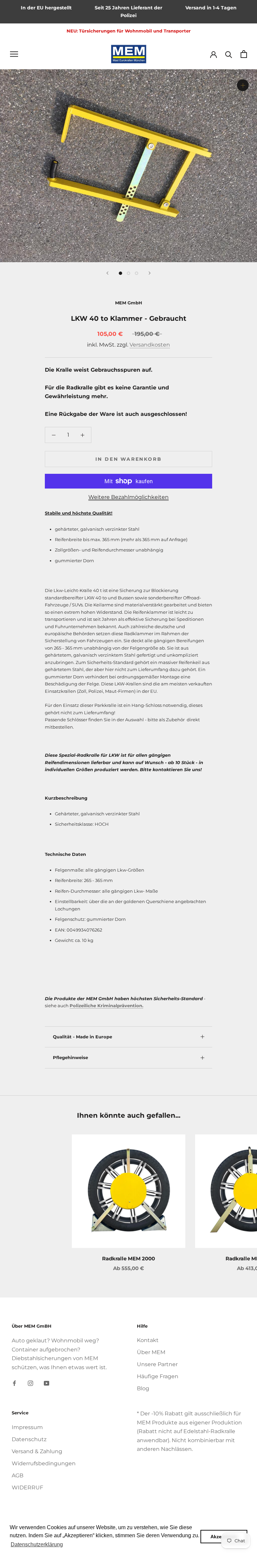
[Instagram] (30, 1383)
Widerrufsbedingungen (44, 1463)
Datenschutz (29, 1439)
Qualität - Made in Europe (82, 1036)
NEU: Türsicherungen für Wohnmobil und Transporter (129, 30)
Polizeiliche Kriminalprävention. (106, 1005)
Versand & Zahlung (37, 1451)
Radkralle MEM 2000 (128, 1258)
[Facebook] (14, 1383)
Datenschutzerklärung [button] (37, 1544)
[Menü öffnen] (14, 54)
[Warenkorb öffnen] (244, 54)
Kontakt (148, 1340)
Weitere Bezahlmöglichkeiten (128, 497)
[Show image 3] (136, 273)
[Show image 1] (120, 273)
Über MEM (151, 1352)
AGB (17, 1475)
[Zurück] (107, 273)
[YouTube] (46, 1383)
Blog (143, 1388)
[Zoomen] (243, 85)
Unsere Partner (157, 1364)
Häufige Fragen (157, 1376)
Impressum (27, 1427)
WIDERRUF (27, 1487)
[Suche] (228, 54)
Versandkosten (150, 345)
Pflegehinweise (70, 1057)
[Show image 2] (128, 273)
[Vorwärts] (150, 273)
